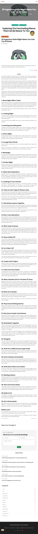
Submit (19, 447)
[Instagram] (32, 70)
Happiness (19, 515)
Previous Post (5, 418)
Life (19, 491)
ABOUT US (6, 528)
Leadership (19, 496)
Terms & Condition (21, 528)
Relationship (19, 509)
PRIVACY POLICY (30, 528)
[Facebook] (29, 70)
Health (19, 500)
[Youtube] (36, 70)
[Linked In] (34, 70)
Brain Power (19, 498)
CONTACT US (13, 528)
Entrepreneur (19, 513)
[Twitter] (31, 70)
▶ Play (19, 74)
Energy (19, 504)
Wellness (19, 507)
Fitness (19, 502)
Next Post (33, 418)
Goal (19, 489)
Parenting (19, 511)
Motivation (19, 493)
